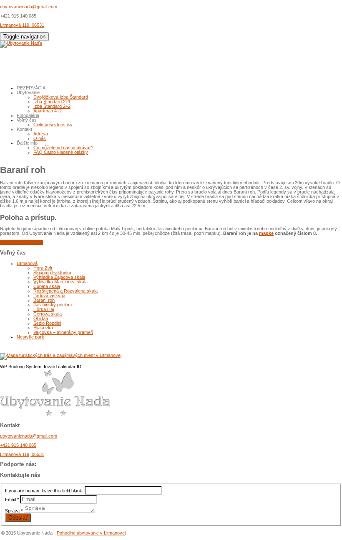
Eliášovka (43, 327)
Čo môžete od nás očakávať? (63, 147)
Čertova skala (47, 313)
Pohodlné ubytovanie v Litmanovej (91, 532)
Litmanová (27, 263)
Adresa (40, 133)
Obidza (40, 318)
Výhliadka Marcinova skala (60, 281)
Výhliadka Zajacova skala (59, 277)
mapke (266, 233)
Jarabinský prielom (52, 304)
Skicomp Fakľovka (52, 272)
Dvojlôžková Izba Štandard (60, 96)
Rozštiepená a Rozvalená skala (65, 290)
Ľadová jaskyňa (49, 295)
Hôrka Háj (43, 309)
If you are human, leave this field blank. (44, 490)
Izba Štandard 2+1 (51, 101)
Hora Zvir (43, 267)
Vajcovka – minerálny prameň (63, 332)
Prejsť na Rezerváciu (21, 242)
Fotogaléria (28, 115)
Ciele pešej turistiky (53, 124)
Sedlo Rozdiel (47, 323)
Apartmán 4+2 (47, 110)
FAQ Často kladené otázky (60, 152)
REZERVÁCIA (31, 87)
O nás (39, 138)
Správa (14, 510)
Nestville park (30, 336)
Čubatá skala (46, 286)
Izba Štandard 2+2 (51, 106)
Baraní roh (44, 300)
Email (12, 499)
